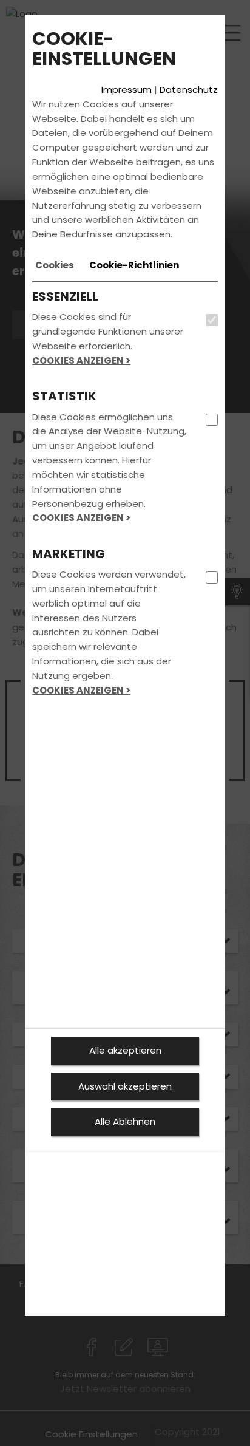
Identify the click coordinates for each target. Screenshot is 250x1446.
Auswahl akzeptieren (125, 1086)
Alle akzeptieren (125, 1050)
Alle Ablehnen (125, 1121)
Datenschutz (189, 89)
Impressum (126, 89)
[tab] (54, 265)
